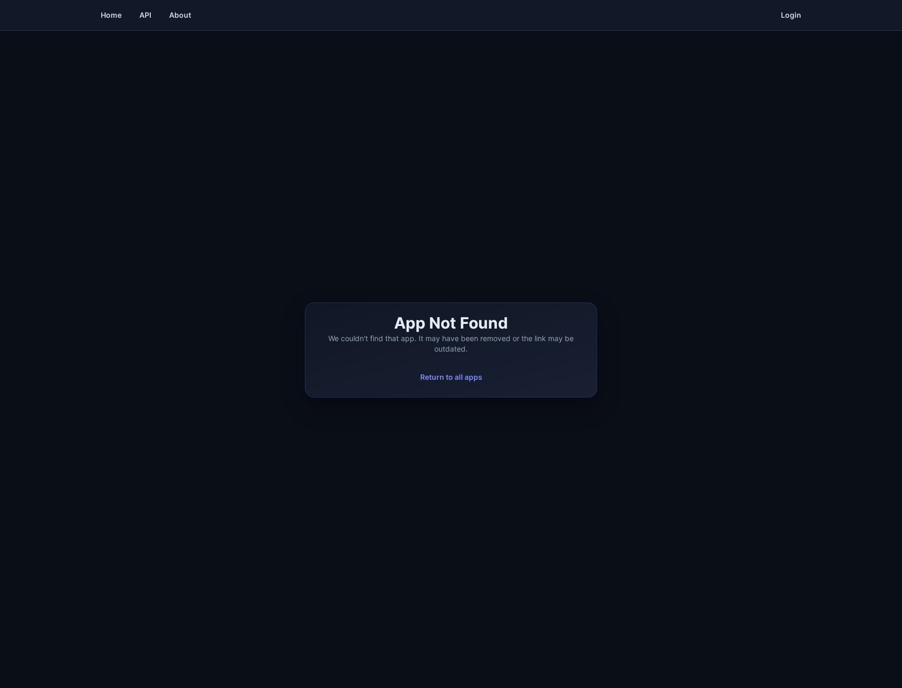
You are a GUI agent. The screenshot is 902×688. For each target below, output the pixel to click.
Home (111, 14)
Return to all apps (451, 376)
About (180, 14)
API (145, 14)
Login (791, 14)
